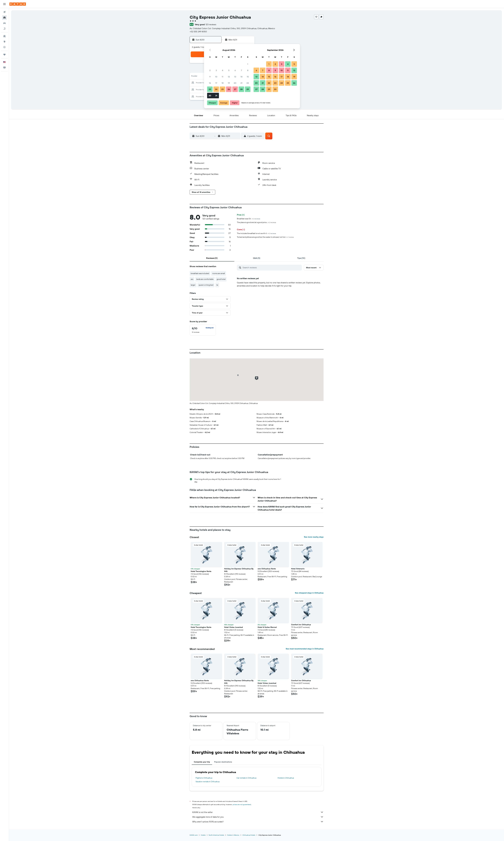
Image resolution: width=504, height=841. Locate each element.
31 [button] (216, 95)
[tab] (212, 258)
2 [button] (210, 70)
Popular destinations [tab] (223, 762)
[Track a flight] (4, 47)
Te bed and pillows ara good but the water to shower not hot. (265, 237)
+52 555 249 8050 (198, 31)
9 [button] (210, 76)
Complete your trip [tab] (202, 762)
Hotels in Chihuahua (286, 778)
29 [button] (247, 89)
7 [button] (241, 70)
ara (192, 279)
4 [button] (222, 70)
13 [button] (235, 76)
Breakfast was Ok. (248, 218)
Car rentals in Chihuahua (246, 778)
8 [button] (247, 70)
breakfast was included (200, 273)
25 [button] (222, 89)
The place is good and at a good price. (256, 222)
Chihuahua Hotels (248, 835)
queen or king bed (206, 285)
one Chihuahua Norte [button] (267, 568)
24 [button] (216, 89)
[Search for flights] (4, 12)
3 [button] (216, 70)
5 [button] (228, 70)
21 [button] (241, 83)
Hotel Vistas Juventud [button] (233, 627)
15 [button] (248, 76)
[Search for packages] (4, 28)
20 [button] (235, 83)
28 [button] (241, 89)
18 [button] (223, 83)
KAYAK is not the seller (202, 812)
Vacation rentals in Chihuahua (207, 781)
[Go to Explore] (4, 41)
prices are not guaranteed (242, 804)
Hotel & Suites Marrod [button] (267, 627)
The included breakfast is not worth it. (256, 233)
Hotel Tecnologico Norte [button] (201, 571)
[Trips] (4, 54)
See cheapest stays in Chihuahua (309, 593)
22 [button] (247, 83)
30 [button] (210, 95)
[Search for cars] (4, 23)
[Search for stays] (4, 17)
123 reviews (211, 24)
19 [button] (229, 83)
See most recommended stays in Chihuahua (305, 649)
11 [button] (222, 76)
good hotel (221, 279)
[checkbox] (203, 330)
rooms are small (218, 273)
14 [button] (241, 76)
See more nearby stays (314, 537)
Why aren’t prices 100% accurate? (208, 821)
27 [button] (235, 89)
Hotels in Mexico (233, 835)
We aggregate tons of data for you (208, 817)
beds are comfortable (205, 279)
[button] (4, 4)
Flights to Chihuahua (204, 778)
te (217, 285)
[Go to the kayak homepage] (17, 4)
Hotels (203, 835)
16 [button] (210, 83)
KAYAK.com (194, 835)
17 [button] (216, 83)
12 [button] (229, 76)
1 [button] (247, 64)
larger (193, 285)
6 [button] (235, 70)
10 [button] (216, 76)
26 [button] (229, 89)
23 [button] (210, 89)
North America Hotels (216, 835)
